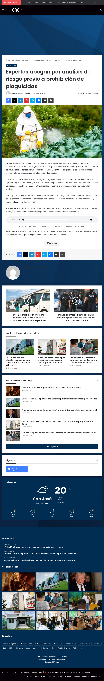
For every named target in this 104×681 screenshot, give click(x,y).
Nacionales (17, 60)
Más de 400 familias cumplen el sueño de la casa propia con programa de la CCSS (51, 360)
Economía (68, 676)
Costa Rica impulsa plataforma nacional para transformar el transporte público (18, 361)
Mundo (77, 676)
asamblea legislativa (10, 644)
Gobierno (97, 644)
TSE (74, 648)
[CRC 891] (15, 10)
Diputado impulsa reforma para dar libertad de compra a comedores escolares (83, 360)
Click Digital (85, 672)
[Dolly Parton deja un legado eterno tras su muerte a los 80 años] (13, 391)
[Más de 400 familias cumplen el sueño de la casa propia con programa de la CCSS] (52, 347)
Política (60, 676)
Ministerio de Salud (23, 648)
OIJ (53, 648)
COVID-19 (58, 644)
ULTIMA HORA (39, 676)
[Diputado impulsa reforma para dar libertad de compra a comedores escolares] (84, 347)
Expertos (52, 243)
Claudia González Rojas (19, 93)
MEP (11, 648)
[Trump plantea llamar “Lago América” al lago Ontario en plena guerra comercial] (13, 413)
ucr (81, 648)
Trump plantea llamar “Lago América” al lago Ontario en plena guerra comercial (53, 3)
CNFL (37, 644)
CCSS (23, 644)
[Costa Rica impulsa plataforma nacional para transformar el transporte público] (20, 347)
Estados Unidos (70, 644)
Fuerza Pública (85, 644)
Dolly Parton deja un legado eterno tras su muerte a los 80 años (51, 387)
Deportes (85, 676)
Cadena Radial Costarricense (58, 672)
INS (4, 648)
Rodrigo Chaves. (64, 648)
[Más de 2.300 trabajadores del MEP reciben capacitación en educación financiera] (85, 601)
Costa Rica (47, 644)
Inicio (9, 60)
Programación (96, 676)
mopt (35, 648)
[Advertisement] (52, 34)
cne (30, 644)
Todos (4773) (52, 447)
